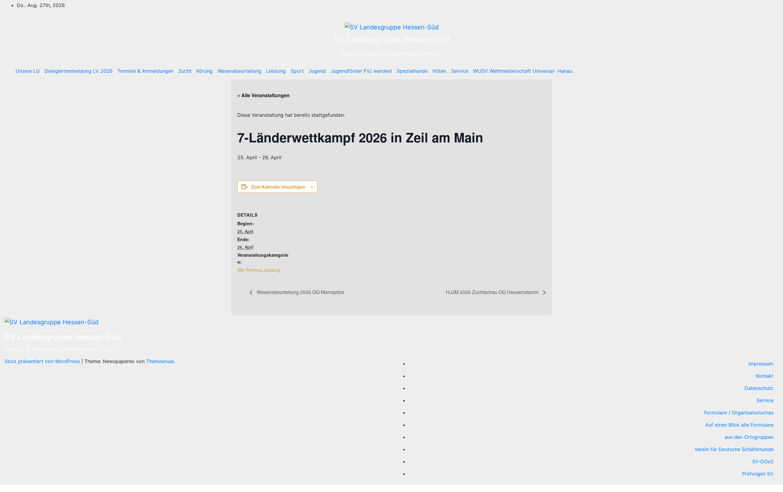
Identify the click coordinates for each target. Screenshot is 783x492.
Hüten (439, 71)
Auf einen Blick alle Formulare (739, 425)
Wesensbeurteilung (239, 71)
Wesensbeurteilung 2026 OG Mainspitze (299, 292)
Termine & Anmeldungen (145, 71)
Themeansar (160, 361)
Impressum (761, 364)
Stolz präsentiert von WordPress (43, 361)
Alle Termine (249, 270)
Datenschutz (759, 388)
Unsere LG (28, 71)
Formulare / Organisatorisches (739, 412)
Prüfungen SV (758, 474)
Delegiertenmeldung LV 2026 (79, 71)
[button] (761, 71)
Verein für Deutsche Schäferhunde (734, 449)
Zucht (184, 71)
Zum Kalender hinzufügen (278, 187)
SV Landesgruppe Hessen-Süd (392, 39)
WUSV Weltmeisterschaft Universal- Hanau (522, 71)
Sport (297, 71)
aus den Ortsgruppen (749, 437)
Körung (204, 71)
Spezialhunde (412, 71)
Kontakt (765, 376)
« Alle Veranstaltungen (263, 95)
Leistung (276, 71)
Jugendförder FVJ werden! (361, 71)
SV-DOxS (763, 461)
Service (459, 71)
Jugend (317, 71)
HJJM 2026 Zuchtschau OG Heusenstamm (493, 292)
